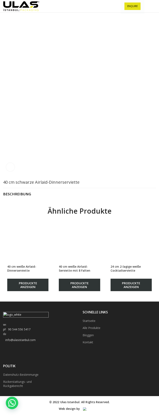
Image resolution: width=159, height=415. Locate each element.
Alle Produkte (91, 328)
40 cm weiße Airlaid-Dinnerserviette (21, 269)
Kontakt (88, 342)
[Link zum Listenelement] (39, 329)
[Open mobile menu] (154, 6)
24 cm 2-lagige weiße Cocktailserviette (126, 269)
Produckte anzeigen (28, 285)
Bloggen (88, 335)
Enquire (132, 6)
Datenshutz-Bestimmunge (21, 375)
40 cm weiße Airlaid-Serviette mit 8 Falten (74, 269)
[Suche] (146, 6)
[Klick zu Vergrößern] (10, 167)
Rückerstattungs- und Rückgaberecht (17, 384)
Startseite (89, 321)
